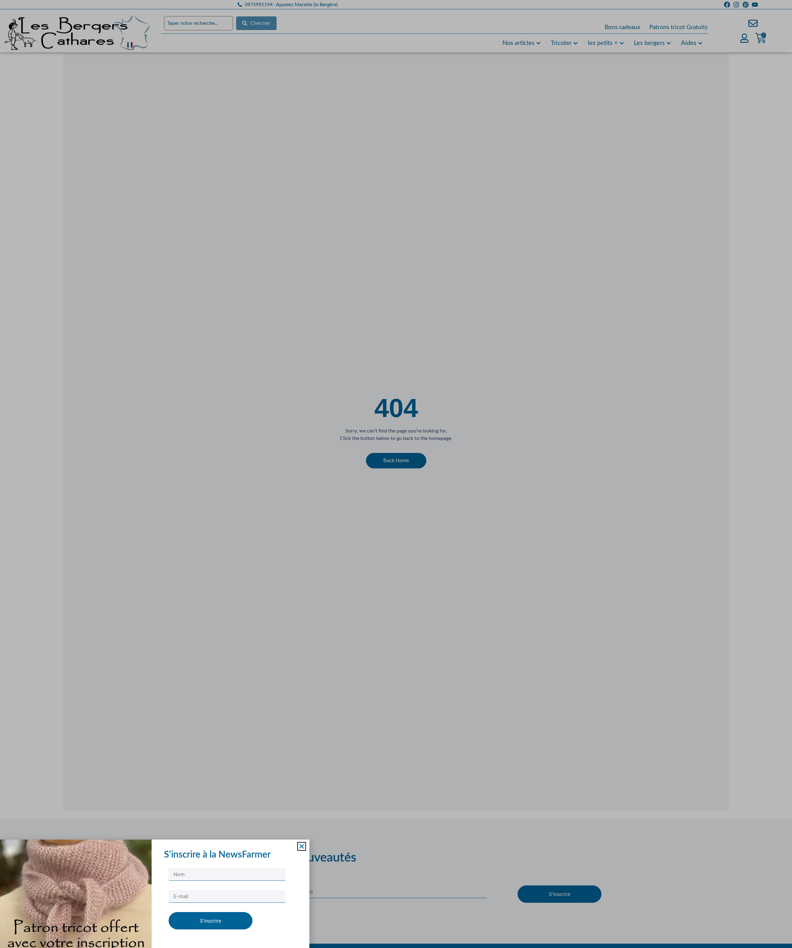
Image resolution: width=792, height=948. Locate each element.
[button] (302, 846)
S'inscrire (210, 921)
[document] (396, 474)
